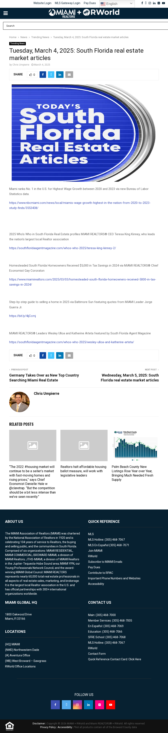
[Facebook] (55, 704)
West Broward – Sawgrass (29, 661)
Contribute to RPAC (100, 572)
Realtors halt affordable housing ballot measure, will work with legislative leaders (83, 471)
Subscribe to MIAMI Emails (105, 561)
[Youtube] (110, 704)
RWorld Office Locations (20, 666)
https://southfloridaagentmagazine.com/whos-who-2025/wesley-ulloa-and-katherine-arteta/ (71, 342)
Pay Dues (90, 3)
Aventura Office (20, 655)
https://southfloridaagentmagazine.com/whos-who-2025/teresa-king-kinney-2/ (62, 248)
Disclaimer (39, 723)
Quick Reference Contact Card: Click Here (114, 659)
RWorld (92, 556)
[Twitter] (66, 704)
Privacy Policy (48, 727)
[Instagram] (77, 704)
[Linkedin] (88, 704)
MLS (91, 534)
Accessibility (96, 583)
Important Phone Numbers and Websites (114, 578)
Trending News (17, 43)
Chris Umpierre (20, 64)
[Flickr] (99, 704)
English (111, 4)
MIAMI (16, 644)
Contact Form (97, 653)
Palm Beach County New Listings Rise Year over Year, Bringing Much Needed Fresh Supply (132, 473)
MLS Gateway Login (67, 3)
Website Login (42, 3)
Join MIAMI (95, 550)
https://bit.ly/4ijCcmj (22, 316)
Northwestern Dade (26, 649)
